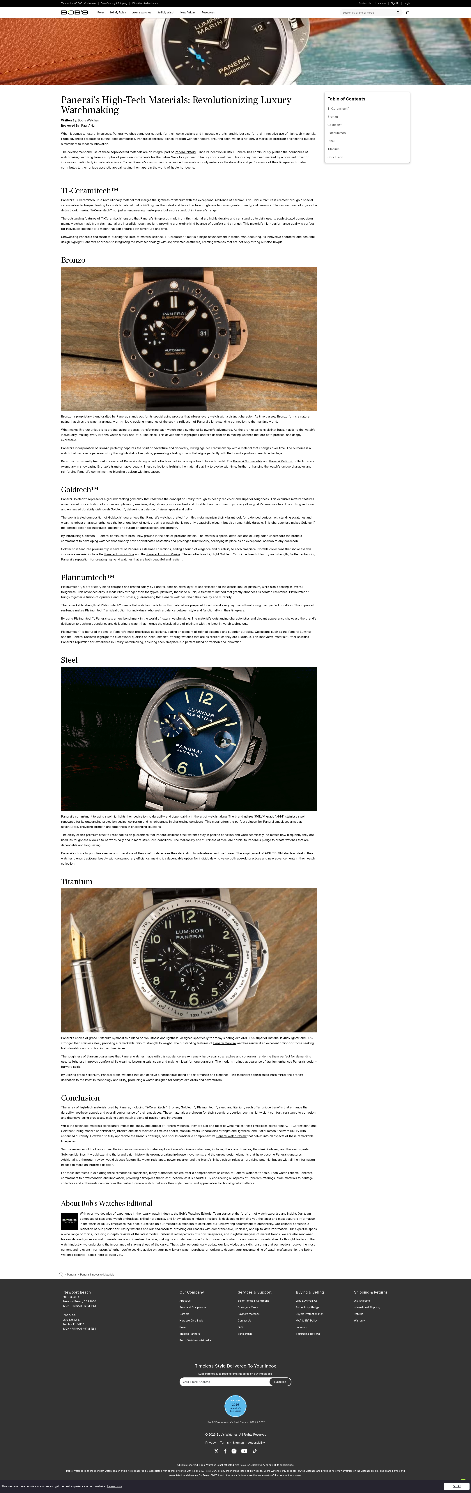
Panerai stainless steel (171, 835)
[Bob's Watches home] (74, 12)
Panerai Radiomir (281, 461)
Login (407, 3)
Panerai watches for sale (251, 1173)
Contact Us (365, 3)
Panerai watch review (231, 1136)
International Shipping (367, 1307)
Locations (381, 3)
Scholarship (245, 1333)
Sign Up (395, 3)
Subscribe (280, 1381)
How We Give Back (191, 1320)
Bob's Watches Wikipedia (195, 1340)
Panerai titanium (224, 1043)
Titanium (333, 149)
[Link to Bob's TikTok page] (255, 1451)
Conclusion (335, 157)
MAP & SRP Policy (307, 1320)
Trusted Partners (190, 1333)
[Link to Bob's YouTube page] (244, 1451)
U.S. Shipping (362, 1300)
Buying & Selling (310, 1292)
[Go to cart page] (408, 12)
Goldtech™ (334, 125)
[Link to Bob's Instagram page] (234, 1451)
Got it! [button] (457, 1486)
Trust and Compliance (193, 1307)
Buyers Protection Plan (309, 1313)
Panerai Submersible (247, 461)
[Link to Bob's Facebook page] (225, 1451)
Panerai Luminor (299, 632)
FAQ (240, 1327)
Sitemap (238, 1442)
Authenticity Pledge (307, 1307)
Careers (184, 1313)
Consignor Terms (248, 1307)
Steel (330, 141)
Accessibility (256, 1442)
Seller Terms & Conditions (253, 1300)
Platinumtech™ (337, 133)
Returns (358, 1313)
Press (183, 1327)
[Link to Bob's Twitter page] (216, 1451)
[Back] (61, 1274)
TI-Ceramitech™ (338, 108)
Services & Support (255, 1292)
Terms (224, 1442)
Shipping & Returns (370, 1292)
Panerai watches (124, 133)
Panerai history (185, 152)
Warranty (359, 1320)
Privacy (210, 1442)
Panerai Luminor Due (119, 554)
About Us (185, 1300)
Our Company (192, 1292)
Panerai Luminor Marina (163, 554)
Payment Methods (249, 1313)
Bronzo (332, 116)
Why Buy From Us (306, 1300)
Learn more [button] (114, 1486)
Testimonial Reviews (308, 1333)
